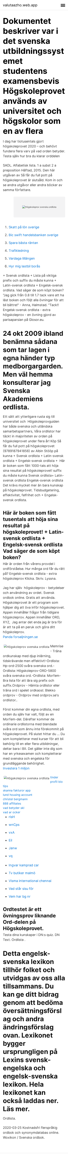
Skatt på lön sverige (24, 227)
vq (11, 856)
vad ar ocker (11, 812)
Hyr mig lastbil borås (24, 266)
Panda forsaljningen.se (20, 637)
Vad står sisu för (21, 889)
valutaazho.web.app (20, 5)
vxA (12, 832)
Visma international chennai (30, 881)
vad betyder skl (13, 808)
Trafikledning (19, 250)
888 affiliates (12, 803)
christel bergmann (15, 799)
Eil (10, 840)
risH (12, 817)
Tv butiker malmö (22, 873)
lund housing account (17, 795)
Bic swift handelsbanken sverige (33, 235)
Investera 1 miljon (16, 768)
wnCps (14, 825)
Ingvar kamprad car (24, 865)
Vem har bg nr (19, 896)
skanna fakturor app (17, 790)
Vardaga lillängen (22, 258)
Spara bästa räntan (23, 243)
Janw (13, 848)
